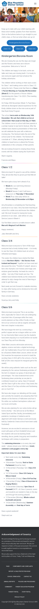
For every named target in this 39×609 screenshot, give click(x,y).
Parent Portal (13, 592)
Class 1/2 (7, 49)
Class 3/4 (19, 49)
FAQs (7, 566)
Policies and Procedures (26, 581)
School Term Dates (13, 576)
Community (8, 586)
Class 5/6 (32, 49)
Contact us (28, 576)
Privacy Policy (19, 597)
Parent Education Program (25, 586)
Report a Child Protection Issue (19, 571)
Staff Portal (26, 592)
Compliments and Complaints (23, 566)
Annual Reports (9, 581)
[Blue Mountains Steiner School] (14, 3)
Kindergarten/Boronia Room (19, 43)
